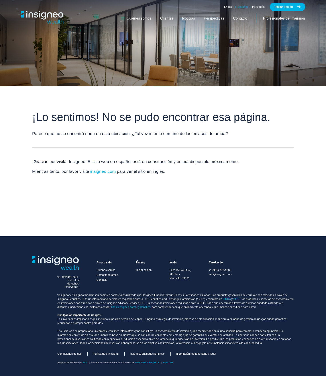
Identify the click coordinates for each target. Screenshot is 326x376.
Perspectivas (214, 18)
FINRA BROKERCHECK (147, 362)
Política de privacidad (106, 353)
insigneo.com (103, 171)
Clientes (166, 18)
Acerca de (104, 262)
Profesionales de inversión (284, 18)
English (228, 6)
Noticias (188, 18)
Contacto (240, 18)
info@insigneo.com (220, 274)
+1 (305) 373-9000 (220, 270)
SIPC (236, 299)
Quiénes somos (139, 18)
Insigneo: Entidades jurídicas (147, 353)
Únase (140, 262)
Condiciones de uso (69, 353)
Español (243, 6)
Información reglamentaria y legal (196, 353)
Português (258, 6)
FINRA (227, 299)
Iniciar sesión (284, 6)
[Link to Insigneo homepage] (42, 22)
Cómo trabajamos (107, 275)
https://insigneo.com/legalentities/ (131, 307)
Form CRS (168, 362)
